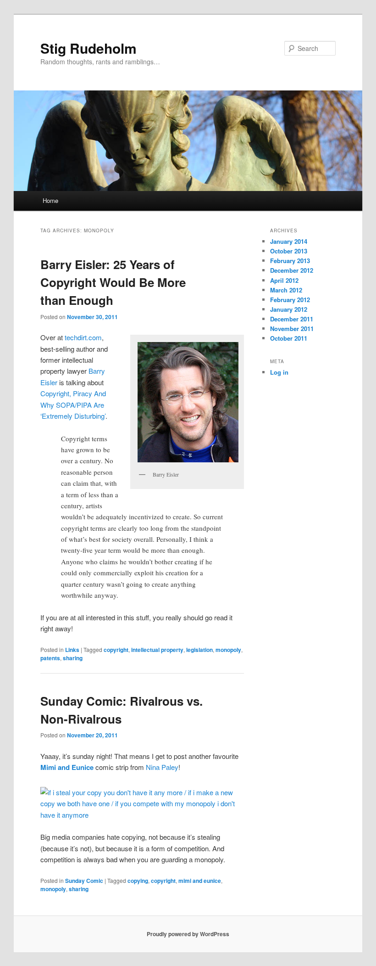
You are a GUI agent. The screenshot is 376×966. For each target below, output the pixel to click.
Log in (279, 372)
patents (50, 658)
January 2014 (288, 241)
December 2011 (291, 319)
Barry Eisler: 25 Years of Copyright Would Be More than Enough (113, 282)
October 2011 (288, 338)
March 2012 (286, 290)
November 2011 (292, 328)
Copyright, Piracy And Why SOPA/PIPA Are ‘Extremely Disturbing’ (73, 404)
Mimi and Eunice (67, 767)
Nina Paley (162, 767)
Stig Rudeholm (88, 48)
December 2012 (291, 270)
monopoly (228, 650)
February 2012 (290, 299)
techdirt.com (83, 337)
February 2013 (290, 260)
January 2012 (288, 309)
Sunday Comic (84, 880)
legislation (199, 650)
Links (72, 650)
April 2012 (284, 280)
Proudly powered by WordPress (188, 934)
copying (137, 880)
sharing (73, 658)
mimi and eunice (199, 880)
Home (50, 200)
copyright (116, 650)
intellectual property (157, 650)
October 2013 (288, 251)
